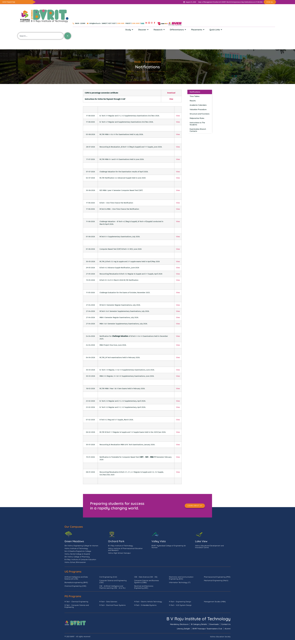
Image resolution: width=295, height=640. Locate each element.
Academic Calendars (198, 105)
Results (193, 101)
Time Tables (194, 96)
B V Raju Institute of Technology (198, 618)
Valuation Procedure (198, 109)
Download (171, 93)
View (178, 116)
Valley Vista (159, 541)
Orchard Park (116, 541)
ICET (109, 23)
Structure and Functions (199, 114)
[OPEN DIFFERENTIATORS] (185, 29)
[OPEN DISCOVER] (148, 29)
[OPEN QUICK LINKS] (221, 29)
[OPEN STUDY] (132, 29)
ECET (114, 23)
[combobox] (40, 36)
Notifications (195, 92)
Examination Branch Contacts (198, 130)
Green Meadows (74, 541)
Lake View (201, 541)
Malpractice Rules (197, 118)
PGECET (128, 23)
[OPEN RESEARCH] (164, 29)
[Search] (67, 36)
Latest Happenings (8, 2)
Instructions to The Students (197, 123)
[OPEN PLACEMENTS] (204, 29)
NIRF (142, 23)
